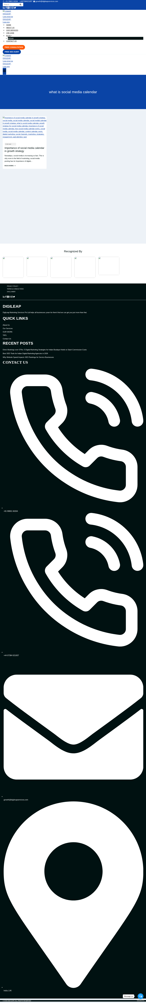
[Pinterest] (13, 8)
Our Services (12, 30)
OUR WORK (7, 332)
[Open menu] (4, 71)
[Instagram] (8, 8)
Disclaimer (11, 291)
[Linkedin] (4, 8)
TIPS (5, 335)
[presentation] (25, 128)
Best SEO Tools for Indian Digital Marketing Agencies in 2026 (25, 353)
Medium (10, 38)
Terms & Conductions (15, 289)
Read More (10, 166)
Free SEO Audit (12, 52)
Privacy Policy (12, 286)
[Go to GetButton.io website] (140, 1000)
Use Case (10, 33)
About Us (10, 28)
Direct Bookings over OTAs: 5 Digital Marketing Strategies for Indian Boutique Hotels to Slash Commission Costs (45, 350)
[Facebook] (6, 8)
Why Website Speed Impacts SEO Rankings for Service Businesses (28, 357)
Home (8, 25)
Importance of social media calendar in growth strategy (24, 149)
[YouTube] (10, 8)
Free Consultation (14, 47)
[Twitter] (15, 8)
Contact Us (11, 41)
